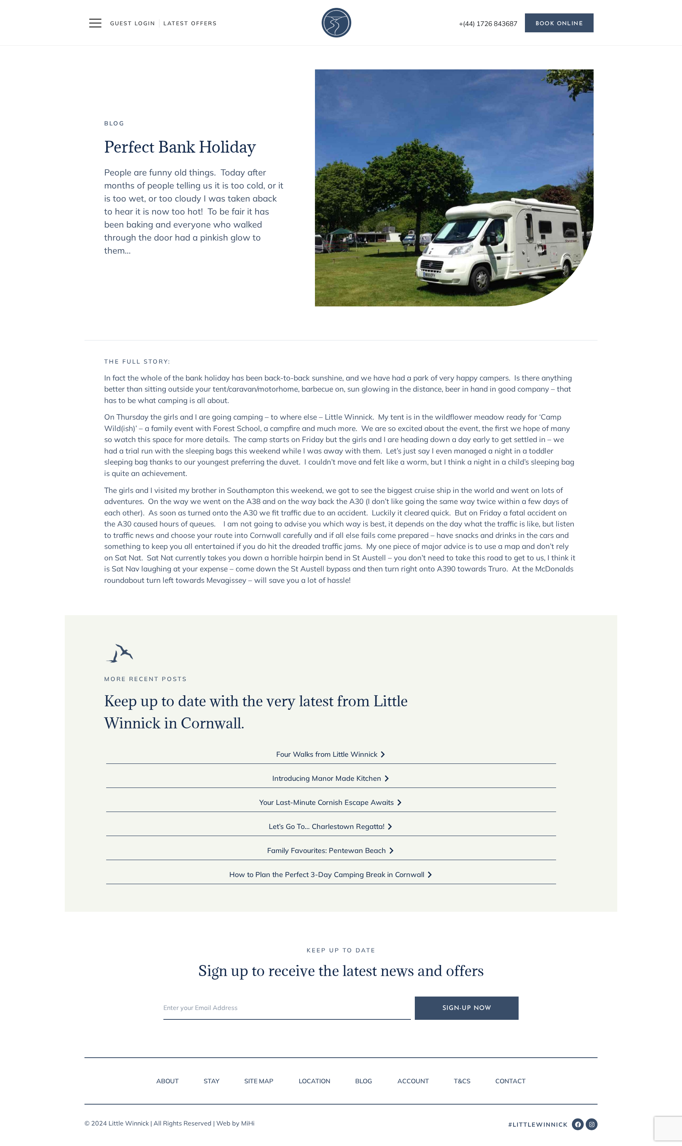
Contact (510, 1081)
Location (314, 1081)
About (167, 1081)
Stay (211, 1081)
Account (413, 1081)
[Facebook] (578, 1124)
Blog (114, 123)
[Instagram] (592, 1124)
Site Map (259, 1081)
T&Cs (462, 1081)
